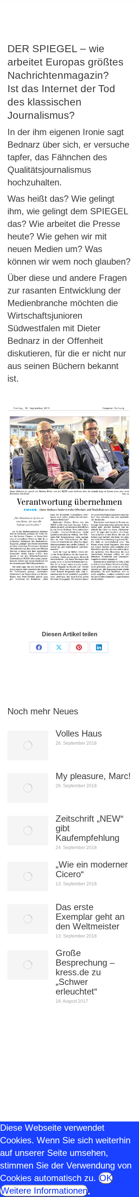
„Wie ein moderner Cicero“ (92, 869)
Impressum (20, 1106)
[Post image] (27, 745)
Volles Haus (79, 733)
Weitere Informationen (44, 1191)
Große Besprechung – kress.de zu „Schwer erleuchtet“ (85, 972)
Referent (57, 603)
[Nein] (89, 1193)
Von (90, 603)
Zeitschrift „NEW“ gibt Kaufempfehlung (89, 828)
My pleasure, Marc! (93, 776)
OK (105, 1178)
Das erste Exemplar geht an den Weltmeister (90, 916)
